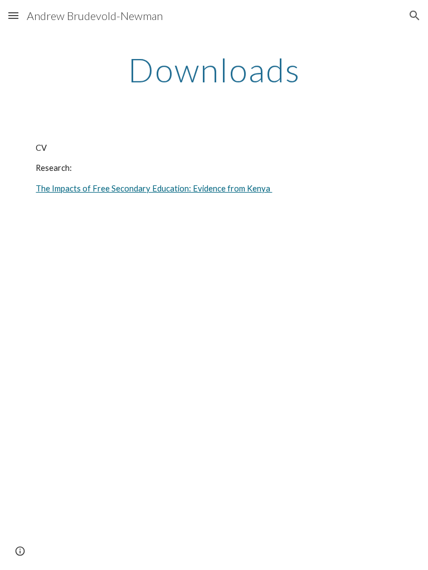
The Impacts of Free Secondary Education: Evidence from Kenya (154, 188)
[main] (213, 69)
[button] (13, 15)
